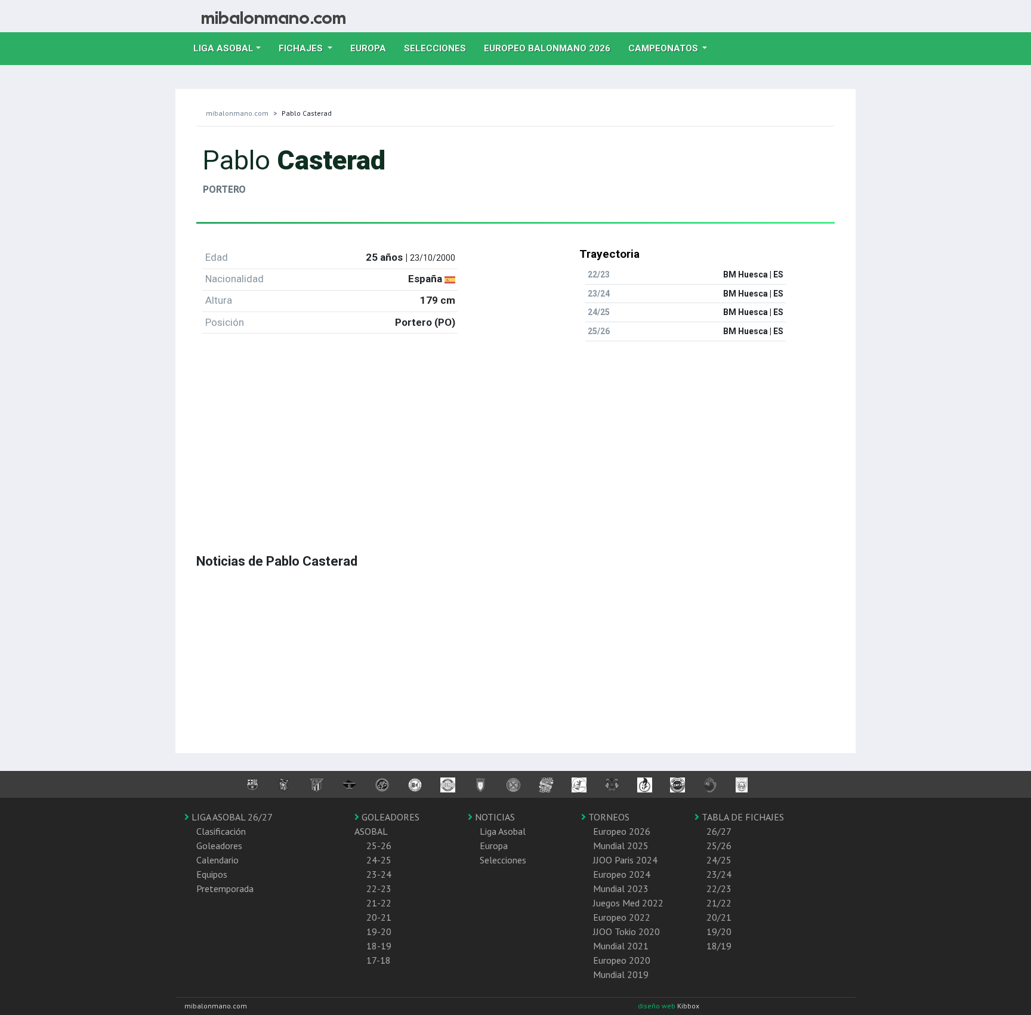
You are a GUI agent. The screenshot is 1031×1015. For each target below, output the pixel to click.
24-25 (378, 860)
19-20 (378, 931)
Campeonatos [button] (664, 48)
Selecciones (439, 48)
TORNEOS (607, 817)
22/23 (718, 888)
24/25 (718, 860)
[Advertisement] (515, 434)
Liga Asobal (503, 831)
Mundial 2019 (621, 974)
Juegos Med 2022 (628, 903)
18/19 (718, 946)
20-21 (378, 917)
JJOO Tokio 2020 (626, 931)
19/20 (718, 931)
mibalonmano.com (237, 113)
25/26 (718, 846)
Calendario (217, 860)
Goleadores (219, 846)
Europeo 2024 (621, 874)
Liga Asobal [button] (223, 48)
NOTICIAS (494, 817)
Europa (372, 48)
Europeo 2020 (621, 960)
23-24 (378, 874)
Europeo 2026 (621, 831)
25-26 (378, 846)
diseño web (657, 1005)
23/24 (718, 874)
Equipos (211, 874)
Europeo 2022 (621, 917)
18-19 (378, 946)
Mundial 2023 (621, 888)
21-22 (378, 903)
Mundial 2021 (621, 946)
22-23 (378, 888)
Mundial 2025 (621, 846)
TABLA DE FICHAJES (741, 817)
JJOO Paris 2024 (625, 860)
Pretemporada (225, 888)
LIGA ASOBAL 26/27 (231, 817)
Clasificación (221, 831)
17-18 (378, 960)
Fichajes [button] (302, 48)
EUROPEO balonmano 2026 (551, 48)
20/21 (718, 917)
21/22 (718, 903)
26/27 (718, 831)
